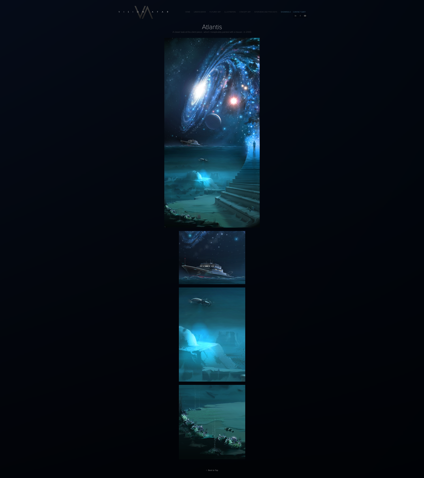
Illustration (230, 12)
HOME (187, 12)
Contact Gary (299, 12)
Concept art (245, 12)
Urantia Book (200, 12)
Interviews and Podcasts (265, 12)
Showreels (286, 12)
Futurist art (215, 12)
